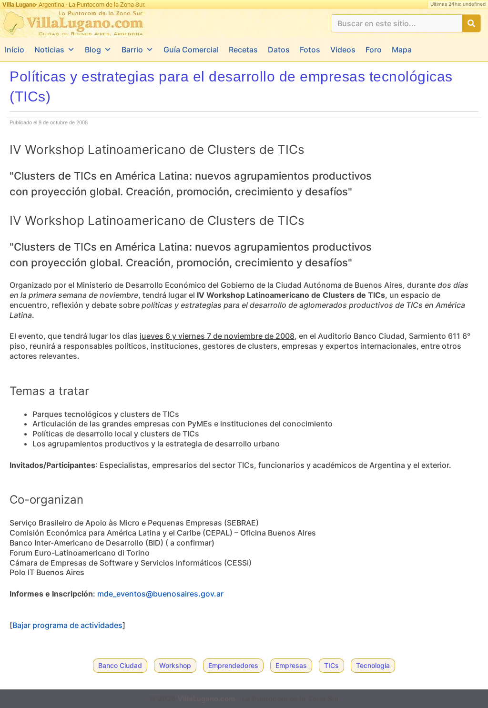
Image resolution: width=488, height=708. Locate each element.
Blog (93, 49)
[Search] (471, 23)
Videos (343, 49)
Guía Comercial (191, 49)
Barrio (132, 49)
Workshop (175, 665)
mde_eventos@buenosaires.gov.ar (160, 593)
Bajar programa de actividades (67, 625)
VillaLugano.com (206, 698)
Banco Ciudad (120, 665)
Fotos (310, 49)
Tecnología (373, 665)
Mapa (402, 49)
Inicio (14, 49)
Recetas (243, 49)
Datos (279, 49)
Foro (374, 49)
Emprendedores (233, 665)
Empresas (291, 665)
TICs (331, 665)
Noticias (49, 49)
